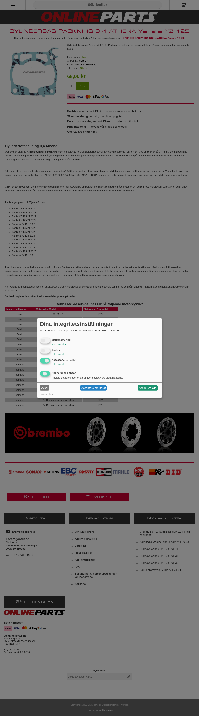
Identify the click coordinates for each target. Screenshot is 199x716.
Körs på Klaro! (46, 394)
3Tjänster (59, 343)
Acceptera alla (147, 387)
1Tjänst (58, 353)
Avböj (44, 387)
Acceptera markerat (93, 387)
